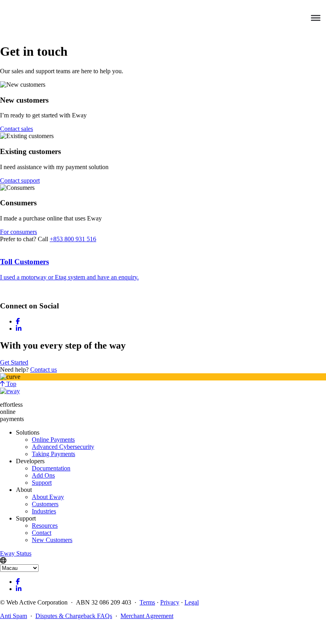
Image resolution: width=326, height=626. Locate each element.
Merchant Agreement (146, 615)
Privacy (169, 602)
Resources (45, 525)
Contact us (43, 369)
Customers (45, 504)
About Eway (48, 496)
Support (42, 482)
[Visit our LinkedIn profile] (18, 328)
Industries (44, 511)
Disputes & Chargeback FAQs (73, 615)
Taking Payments (53, 453)
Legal (191, 602)
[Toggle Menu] (315, 18)
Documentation (51, 468)
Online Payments (53, 439)
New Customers (52, 539)
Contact (41, 532)
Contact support (20, 180)
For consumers (18, 231)
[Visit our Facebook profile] (18, 321)
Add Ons (43, 475)
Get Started (14, 362)
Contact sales (16, 128)
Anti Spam (13, 615)
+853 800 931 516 (73, 239)
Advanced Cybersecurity (63, 446)
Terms (147, 602)
